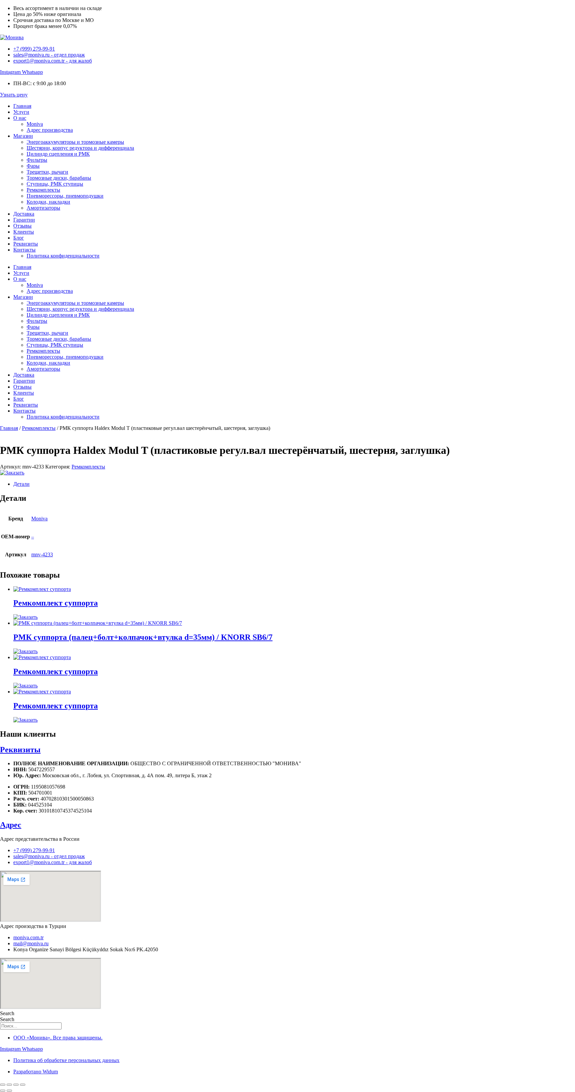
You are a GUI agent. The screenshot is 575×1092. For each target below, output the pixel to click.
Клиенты (23, 232)
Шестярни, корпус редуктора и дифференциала (80, 148)
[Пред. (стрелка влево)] (2, 1091)
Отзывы (22, 226)
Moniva (35, 124)
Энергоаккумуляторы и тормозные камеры (75, 142)
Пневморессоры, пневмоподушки (65, 196)
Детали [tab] (21, 484)
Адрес (10, 824)
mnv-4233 (42, 554)
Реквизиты (25, 244)
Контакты (24, 250)
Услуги (21, 112)
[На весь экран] (9, 1085)
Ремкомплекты (43, 190)
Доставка (23, 214)
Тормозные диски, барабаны (59, 178)
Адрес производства (50, 130)
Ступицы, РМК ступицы (55, 184)
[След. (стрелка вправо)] (9, 1091)
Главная (22, 106)
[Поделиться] (16, 1085)
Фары (33, 166)
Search (7, 1013)
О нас (19, 118)
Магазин (23, 136)
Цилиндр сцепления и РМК (58, 154)
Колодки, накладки (48, 202)
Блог (18, 238)
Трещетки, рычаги (47, 172)
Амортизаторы (43, 208)
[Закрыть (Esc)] (22, 1085)
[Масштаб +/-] (2, 1085)
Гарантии (24, 220)
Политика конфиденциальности (63, 256)
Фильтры (37, 160)
